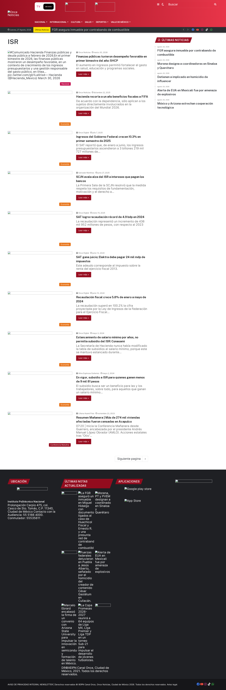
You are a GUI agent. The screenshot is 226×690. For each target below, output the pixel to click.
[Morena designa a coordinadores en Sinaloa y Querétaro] (103, 502)
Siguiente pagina (129, 459)
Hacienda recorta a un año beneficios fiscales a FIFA (112, 96)
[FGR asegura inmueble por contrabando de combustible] (86, 520)
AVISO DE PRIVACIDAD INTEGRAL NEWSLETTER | (31, 684)
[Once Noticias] (18, 13)
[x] (216, 29)
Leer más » (83, 74)
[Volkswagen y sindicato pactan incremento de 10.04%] (69, 555)
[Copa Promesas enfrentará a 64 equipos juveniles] (86, 633)
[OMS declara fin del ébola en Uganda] (103, 608)
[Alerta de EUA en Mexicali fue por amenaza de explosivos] (103, 562)
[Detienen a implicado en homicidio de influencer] (86, 576)
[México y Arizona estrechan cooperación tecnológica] (69, 634)
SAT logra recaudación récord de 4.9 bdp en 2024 (110, 217)
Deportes (101, 22)
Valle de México (120, 22)
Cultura (75, 22)
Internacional (58, 22)
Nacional (40, 22)
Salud (88, 22)
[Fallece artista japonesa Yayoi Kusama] (69, 495)
